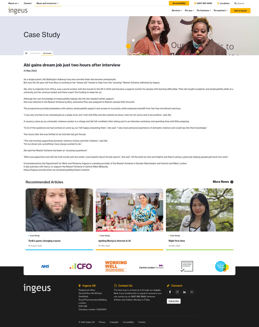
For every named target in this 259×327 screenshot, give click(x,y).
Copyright (114, 322)
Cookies (141, 322)
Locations (224, 3)
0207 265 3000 (204, 3)
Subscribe (174, 301)
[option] (41, 266)
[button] (18, 3)
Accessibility (128, 322)
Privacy (102, 322)
